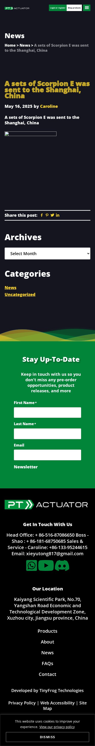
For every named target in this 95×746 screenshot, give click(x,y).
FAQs (47, 663)
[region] (47, 730)
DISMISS (47, 737)
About (47, 642)
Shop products (74, 7)
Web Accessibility (57, 703)
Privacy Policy (22, 703)
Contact (47, 674)
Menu (86, 8)
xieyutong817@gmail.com (54, 553)
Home (10, 45)
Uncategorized (20, 294)
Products (47, 631)
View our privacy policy (57, 727)
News (25, 45)
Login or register (57, 7)
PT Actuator (17, 8)
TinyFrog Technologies (61, 690)
